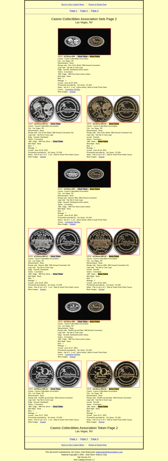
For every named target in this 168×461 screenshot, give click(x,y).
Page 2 (84, 10)
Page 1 (73, 10)
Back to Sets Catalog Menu (72, 4)
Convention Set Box (72, 89)
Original (72, 92)
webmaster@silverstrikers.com (109, 452)
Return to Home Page (98, 4)
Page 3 (94, 10)
